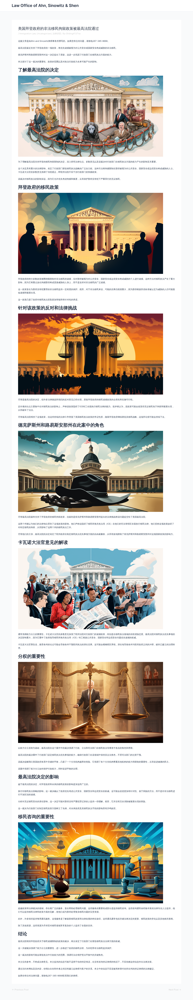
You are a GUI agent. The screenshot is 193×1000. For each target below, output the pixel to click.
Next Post (175, 990)
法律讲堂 (57, 33)
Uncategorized (44, 33)
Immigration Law (27, 33)
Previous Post (20, 990)
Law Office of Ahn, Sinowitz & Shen (45, 5)
